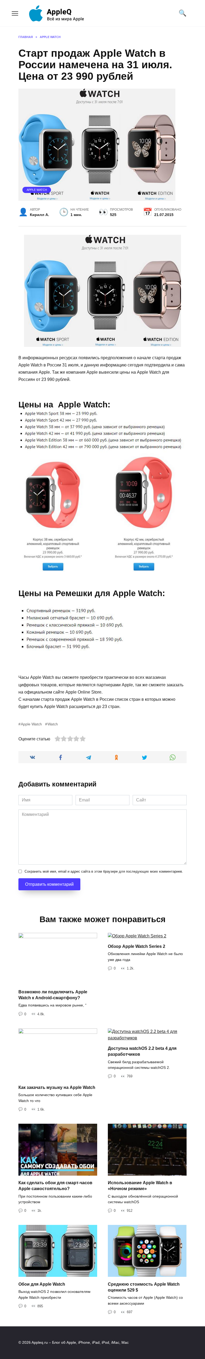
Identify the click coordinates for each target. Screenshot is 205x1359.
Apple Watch (37, 189)
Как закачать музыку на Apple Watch (56, 1087)
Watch (53, 724)
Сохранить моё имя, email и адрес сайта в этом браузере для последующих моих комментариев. (104, 871)
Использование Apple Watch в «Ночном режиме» (140, 1185)
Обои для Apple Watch (41, 1284)
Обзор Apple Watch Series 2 (136, 946)
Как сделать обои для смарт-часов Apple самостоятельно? (55, 1185)
